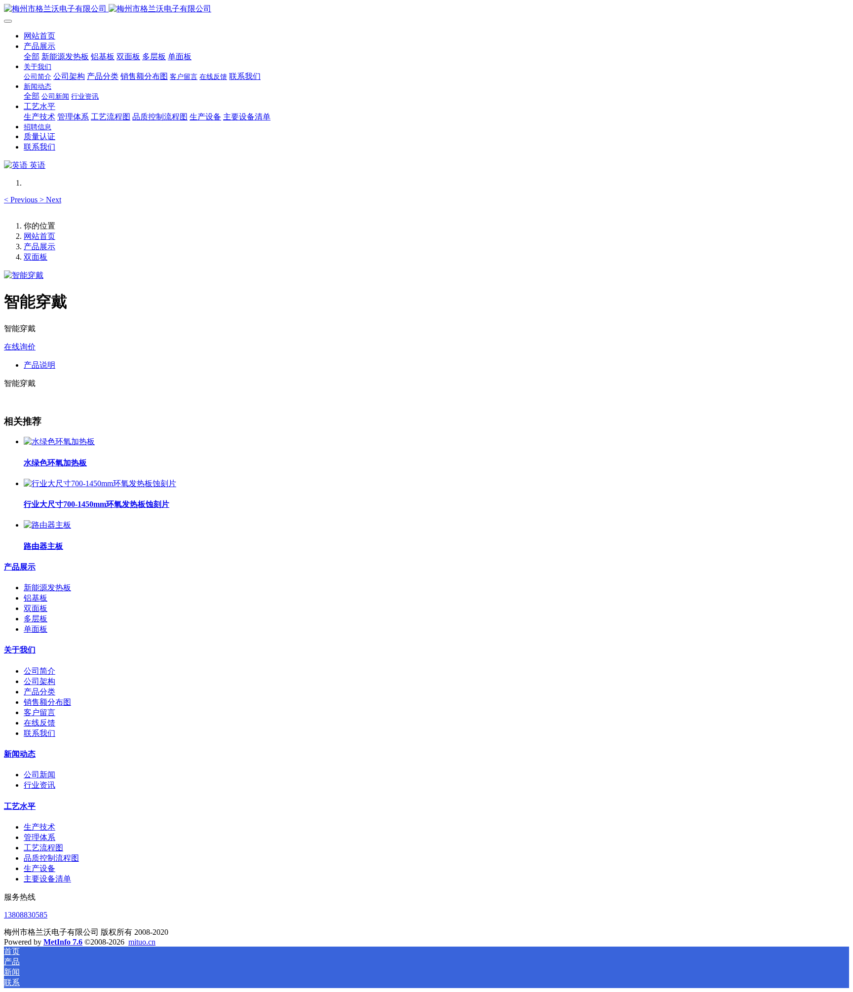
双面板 (35, 257)
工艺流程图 (43, 847)
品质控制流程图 (51, 858)
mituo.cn (141, 942)
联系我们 (39, 733)
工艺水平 (20, 806)
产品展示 (39, 246)
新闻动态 (20, 754)
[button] (21, 199)
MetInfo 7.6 (62, 942)
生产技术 (39, 827)
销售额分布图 (47, 702)
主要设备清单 (47, 879)
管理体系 (39, 837)
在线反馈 (39, 723)
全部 (31, 56)
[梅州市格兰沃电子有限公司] (426, 9)
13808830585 (25, 915)
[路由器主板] (47, 525)
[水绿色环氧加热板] (59, 441)
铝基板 (35, 598)
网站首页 (39, 36)
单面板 (35, 629)
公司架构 (39, 681)
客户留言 (39, 712)
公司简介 (39, 671)
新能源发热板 (47, 587)
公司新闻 (39, 774)
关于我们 (20, 650)
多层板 (35, 618)
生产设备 (39, 868)
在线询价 (20, 347)
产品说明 (39, 365)
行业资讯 (39, 785)
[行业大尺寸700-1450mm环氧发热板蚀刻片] (100, 483)
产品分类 (39, 691)
